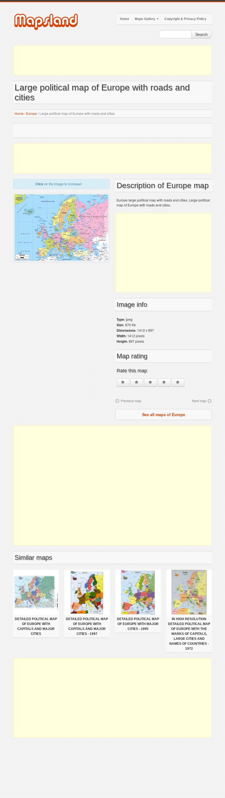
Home (124, 19)
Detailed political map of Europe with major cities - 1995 (138, 624)
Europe (31, 113)
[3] (150, 383)
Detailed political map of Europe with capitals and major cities (36, 626)
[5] (177, 383)
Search (201, 34)
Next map (199, 400)
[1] (123, 383)
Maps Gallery (145, 19)
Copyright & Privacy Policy (185, 19)
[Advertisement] (112, 60)
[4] (164, 383)
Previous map (131, 400)
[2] (136, 383)
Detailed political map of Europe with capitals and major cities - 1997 (87, 626)
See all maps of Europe (163, 414)
